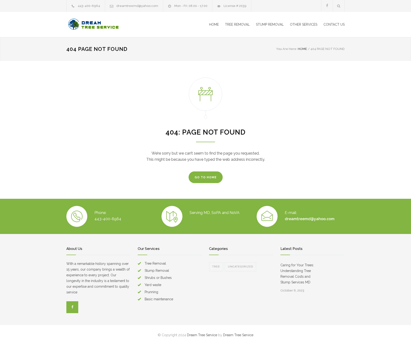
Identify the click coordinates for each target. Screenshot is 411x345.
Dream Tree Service (202, 335)
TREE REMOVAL (237, 24)
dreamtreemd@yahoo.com (137, 6)
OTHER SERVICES (303, 24)
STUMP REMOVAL (270, 24)
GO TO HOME (206, 177)
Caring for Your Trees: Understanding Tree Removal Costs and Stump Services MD (297, 273)
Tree (216, 266)
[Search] (339, 6)
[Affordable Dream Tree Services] (110, 24)
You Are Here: (286, 49)
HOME (214, 24)
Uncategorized (240, 266)
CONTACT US (334, 24)
